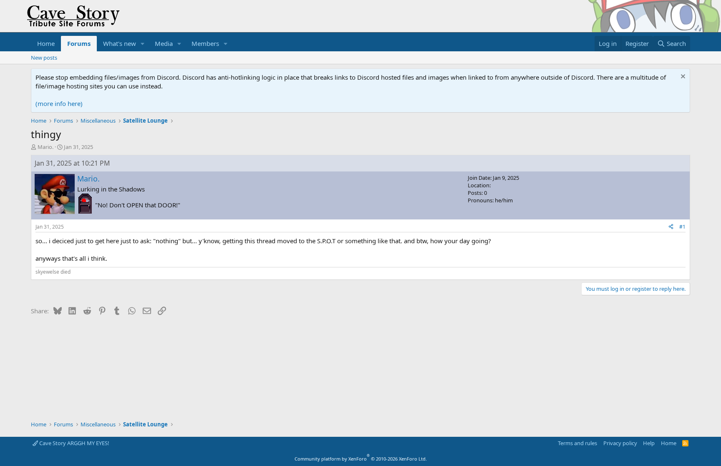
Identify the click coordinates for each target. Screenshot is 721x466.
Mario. (45, 147)
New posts (44, 57)
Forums (79, 43)
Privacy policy (620, 443)
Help (649, 443)
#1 (682, 226)
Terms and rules (577, 443)
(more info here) (59, 103)
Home (46, 43)
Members (205, 43)
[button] (143, 43)
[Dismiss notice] (682, 77)
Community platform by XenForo (361, 459)
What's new (119, 43)
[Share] (671, 227)
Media (164, 43)
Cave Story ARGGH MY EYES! (73, 443)
